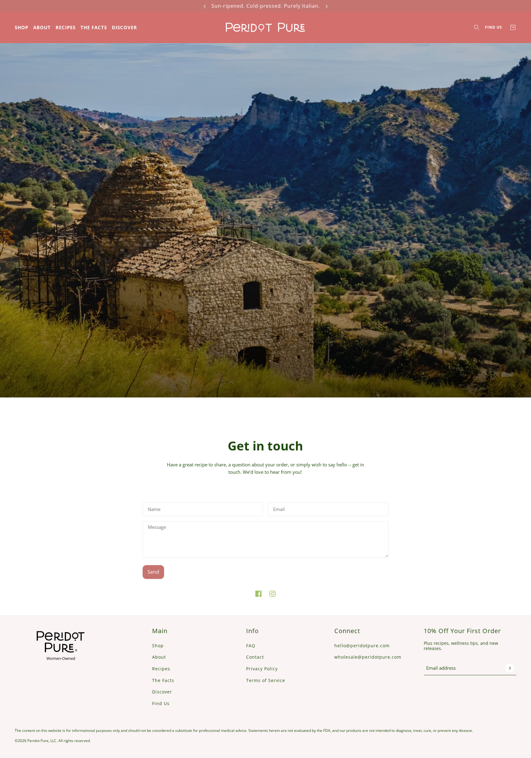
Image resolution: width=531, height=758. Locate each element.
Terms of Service (265, 680)
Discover (162, 692)
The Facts (163, 680)
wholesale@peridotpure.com (367, 657)
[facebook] (258, 594)
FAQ (250, 645)
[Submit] (510, 668)
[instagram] (272, 594)
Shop (158, 645)
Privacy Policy (262, 669)
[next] (326, 6)
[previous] (204, 6)
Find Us (493, 27)
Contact (255, 657)
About (159, 657)
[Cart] (512, 27)
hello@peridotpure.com (362, 645)
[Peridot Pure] (265, 27)
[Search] (476, 27)
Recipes (161, 669)
